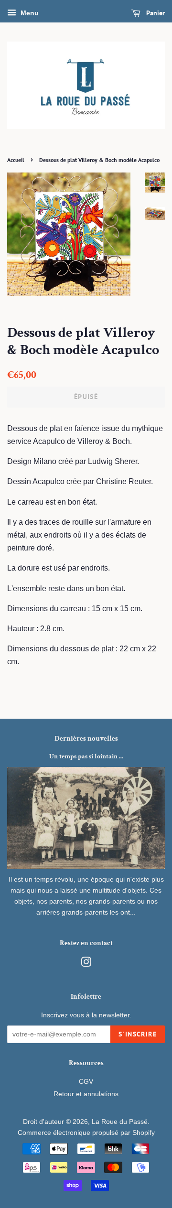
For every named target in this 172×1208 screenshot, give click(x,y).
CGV (86, 1081)
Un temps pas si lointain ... (86, 756)
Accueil (15, 159)
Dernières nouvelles (86, 738)
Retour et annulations (86, 1094)
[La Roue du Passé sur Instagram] (86, 964)
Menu (29, 13)
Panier (154, 13)
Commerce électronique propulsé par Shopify (86, 1132)
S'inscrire (137, 1034)
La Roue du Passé (120, 1121)
